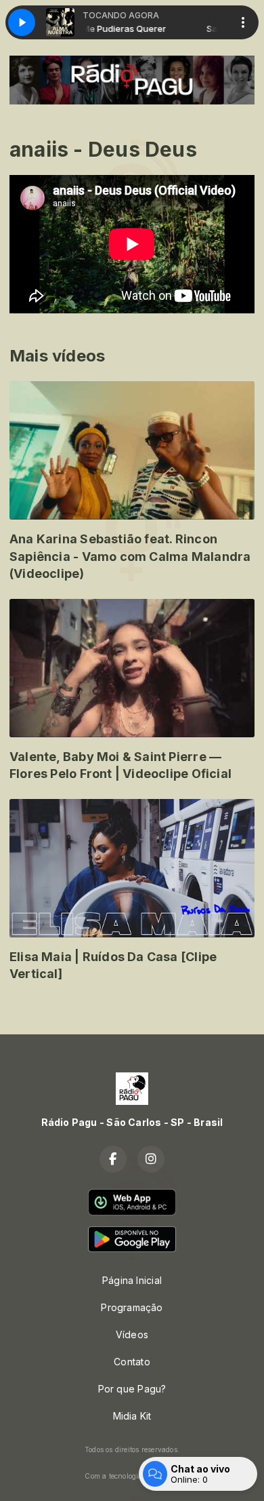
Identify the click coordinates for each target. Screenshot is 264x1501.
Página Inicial (132, 1280)
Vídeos (132, 1334)
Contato (132, 1361)
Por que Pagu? (132, 1389)
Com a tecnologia (113, 1476)
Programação (131, 1307)
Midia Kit (132, 1416)
